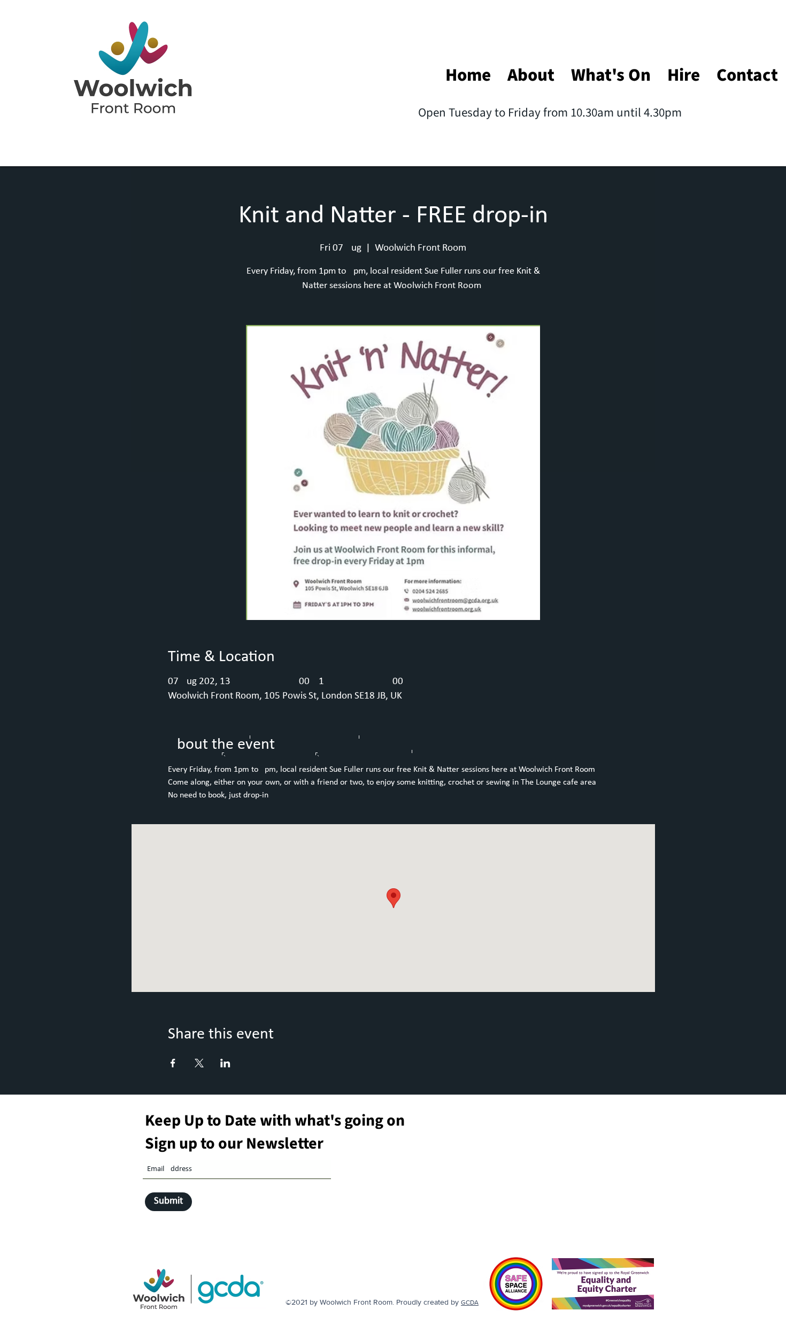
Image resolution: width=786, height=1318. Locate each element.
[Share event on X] (199, 1063)
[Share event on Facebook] (173, 1063)
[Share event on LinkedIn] (225, 1063)
